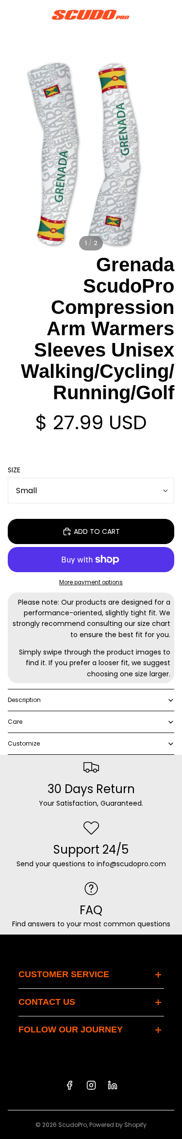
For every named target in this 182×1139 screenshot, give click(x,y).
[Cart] (170, 14)
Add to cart (97, 531)
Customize (24, 743)
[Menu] (11, 14)
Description (24, 700)
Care (15, 722)
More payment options (91, 582)
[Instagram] (91, 1085)
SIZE (14, 470)
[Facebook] (69, 1085)
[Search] (32, 14)
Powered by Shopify (118, 1125)
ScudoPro (72, 1125)
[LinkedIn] (112, 1085)
